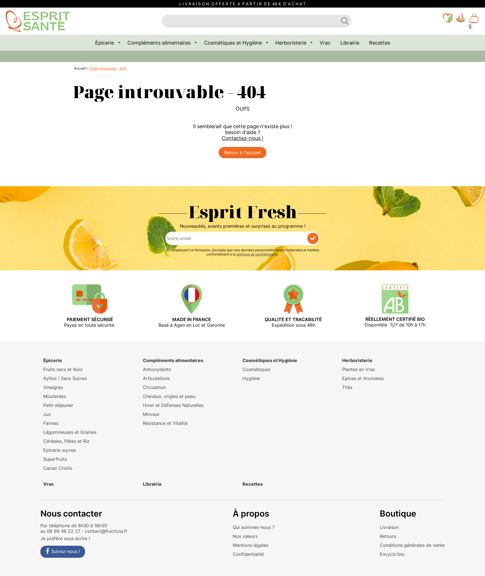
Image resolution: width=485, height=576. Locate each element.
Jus (47, 414)
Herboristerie (290, 43)
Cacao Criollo (57, 468)
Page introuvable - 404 (108, 68)
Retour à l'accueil (242, 152)
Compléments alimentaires (159, 43)
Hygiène (251, 378)
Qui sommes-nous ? (253, 527)
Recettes (379, 43)
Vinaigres (53, 387)
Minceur (151, 414)
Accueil (80, 68)
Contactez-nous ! (242, 138)
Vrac (325, 43)
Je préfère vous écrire (63, 538)
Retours (388, 536)
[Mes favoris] (448, 21)
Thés (347, 387)
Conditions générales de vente (412, 545)
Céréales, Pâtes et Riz (66, 441)
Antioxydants (157, 369)
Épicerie (104, 43)
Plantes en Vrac (358, 369)
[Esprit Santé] (38, 21)
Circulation (154, 387)
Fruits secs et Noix (63, 369)
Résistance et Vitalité (165, 423)
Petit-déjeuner (58, 405)
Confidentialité (248, 554)
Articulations (156, 378)
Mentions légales (250, 545)
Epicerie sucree (59, 450)
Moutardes (54, 396)
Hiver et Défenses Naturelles (173, 405)
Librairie (349, 43)
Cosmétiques (256, 369)
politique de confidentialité (257, 254)
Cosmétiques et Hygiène (233, 43)
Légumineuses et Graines (69, 432)
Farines (50, 423)
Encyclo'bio (392, 554)
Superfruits (55, 459)
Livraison (389, 527)
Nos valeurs (245, 536)
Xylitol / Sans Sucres (65, 378)
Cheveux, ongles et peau (169, 396)
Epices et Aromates (363, 378)
